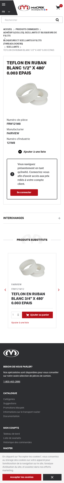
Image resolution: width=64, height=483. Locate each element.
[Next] (59, 290)
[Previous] (5, 290)
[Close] (52, 477)
